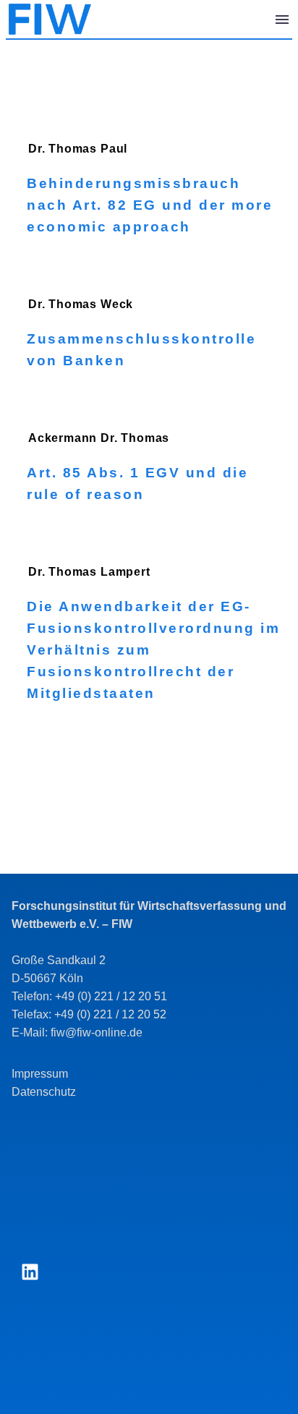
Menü (282, 19)
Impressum (40, 1074)
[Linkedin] (30, 1271)
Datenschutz (44, 1092)
